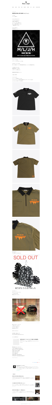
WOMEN (25, 7)
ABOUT (16, 7)
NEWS (19, 7)
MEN (21, 7)
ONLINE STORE (38, 7)
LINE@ (34, 7)
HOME (13, 7)
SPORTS (28, 7)
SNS (30, 7)
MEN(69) (13, 357)
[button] (13, 7)
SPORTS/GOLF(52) (16, 357)
